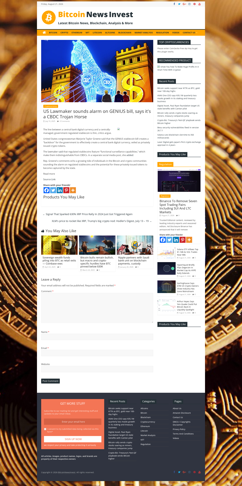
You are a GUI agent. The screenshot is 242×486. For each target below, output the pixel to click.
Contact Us (189, 32)
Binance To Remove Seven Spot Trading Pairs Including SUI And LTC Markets (178, 206)
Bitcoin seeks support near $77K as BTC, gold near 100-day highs (121, 411)
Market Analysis (144, 32)
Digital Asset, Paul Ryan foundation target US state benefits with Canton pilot (120, 435)
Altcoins (110, 32)
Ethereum (77, 32)
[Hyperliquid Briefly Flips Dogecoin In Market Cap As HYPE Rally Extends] (166, 263)
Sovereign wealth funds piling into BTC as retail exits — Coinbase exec (59, 260)
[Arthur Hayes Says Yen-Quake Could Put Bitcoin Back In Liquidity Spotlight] (166, 300)
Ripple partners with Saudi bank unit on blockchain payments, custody (133, 260)
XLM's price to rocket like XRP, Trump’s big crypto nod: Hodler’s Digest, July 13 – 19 (102, 221)
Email (45, 348)
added (129, 155)
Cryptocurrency (51, 106)
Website (45, 364)
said (61, 151)
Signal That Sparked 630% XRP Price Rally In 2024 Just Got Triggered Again (87, 214)
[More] (73, 190)
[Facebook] (47, 190)
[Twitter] (53, 190)
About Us (177, 408)
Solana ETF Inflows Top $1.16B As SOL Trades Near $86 (187, 252)
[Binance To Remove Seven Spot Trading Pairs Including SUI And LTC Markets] (179, 170)
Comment (47, 291)
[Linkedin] (60, 190)
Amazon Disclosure (182, 413)
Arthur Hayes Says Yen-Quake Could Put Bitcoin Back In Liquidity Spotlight (187, 305)
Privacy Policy (179, 429)
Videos (175, 32)
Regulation (162, 32)
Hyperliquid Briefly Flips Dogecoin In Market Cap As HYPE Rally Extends (186, 269)
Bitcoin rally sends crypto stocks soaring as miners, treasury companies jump (120, 445)
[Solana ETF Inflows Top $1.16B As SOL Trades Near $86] (166, 248)
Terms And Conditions (183, 433)
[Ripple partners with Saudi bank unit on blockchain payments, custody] (135, 237)
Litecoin (97, 32)
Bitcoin (53, 32)
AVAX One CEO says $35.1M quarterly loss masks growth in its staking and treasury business (177, 98)
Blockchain (124, 32)
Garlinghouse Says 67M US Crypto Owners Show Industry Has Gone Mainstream (188, 287)
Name (45, 332)
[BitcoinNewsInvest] (44, 33)
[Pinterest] (66, 190)
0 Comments (64, 121)
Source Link (49, 179)
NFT (87, 32)
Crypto (64, 32)
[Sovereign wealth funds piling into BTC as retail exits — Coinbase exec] (59, 237)
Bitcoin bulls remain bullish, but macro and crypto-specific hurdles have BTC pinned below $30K (97, 262)
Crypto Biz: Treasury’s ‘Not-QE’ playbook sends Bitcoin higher (122, 455)
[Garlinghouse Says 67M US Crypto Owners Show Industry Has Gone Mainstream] (166, 282)
